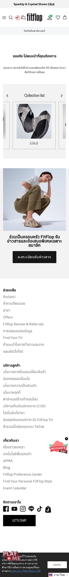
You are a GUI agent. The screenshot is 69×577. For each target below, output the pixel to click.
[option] (34, 34)
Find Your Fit (12, 341)
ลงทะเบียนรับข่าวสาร (34, 260)
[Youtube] (14, 512)
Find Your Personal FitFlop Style (27, 484)
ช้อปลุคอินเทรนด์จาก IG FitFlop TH (28, 423)
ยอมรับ (57, 564)
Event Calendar (15, 491)
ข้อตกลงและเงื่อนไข (16, 382)
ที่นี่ (48, 71)
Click (34, 8)
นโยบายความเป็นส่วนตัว (20, 389)
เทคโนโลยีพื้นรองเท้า (17, 457)
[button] (58, 575)
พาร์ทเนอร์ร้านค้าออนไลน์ (20, 402)
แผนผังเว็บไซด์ (13, 354)
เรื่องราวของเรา (14, 450)
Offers (8, 320)
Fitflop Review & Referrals (23, 327)
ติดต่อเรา (9, 300)
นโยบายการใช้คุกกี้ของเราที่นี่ (25, 571)
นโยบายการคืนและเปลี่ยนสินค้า (24, 375)
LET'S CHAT (19, 524)
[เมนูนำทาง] (4, 21)
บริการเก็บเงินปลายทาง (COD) (24, 409)
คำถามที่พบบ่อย (14, 307)
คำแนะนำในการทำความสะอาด (23, 348)
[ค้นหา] (10, 21)
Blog (6, 471)
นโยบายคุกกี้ (12, 395)
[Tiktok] (40, 512)
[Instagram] (23, 512)
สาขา (6, 313)
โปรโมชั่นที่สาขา (14, 416)
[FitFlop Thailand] (34, 20)
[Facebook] (6, 512)
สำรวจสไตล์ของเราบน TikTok (23, 429)
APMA (8, 464)
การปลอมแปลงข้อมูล (17, 334)
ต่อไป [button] (61, 34)
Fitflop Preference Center (22, 477)
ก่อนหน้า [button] (7, 34)
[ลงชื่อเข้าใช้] (49, 21)
